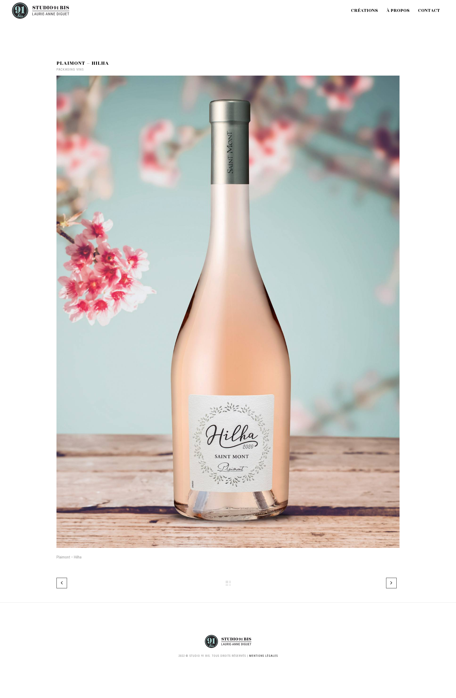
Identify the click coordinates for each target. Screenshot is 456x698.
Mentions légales (263, 656)
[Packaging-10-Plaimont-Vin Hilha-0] (228, 551)
